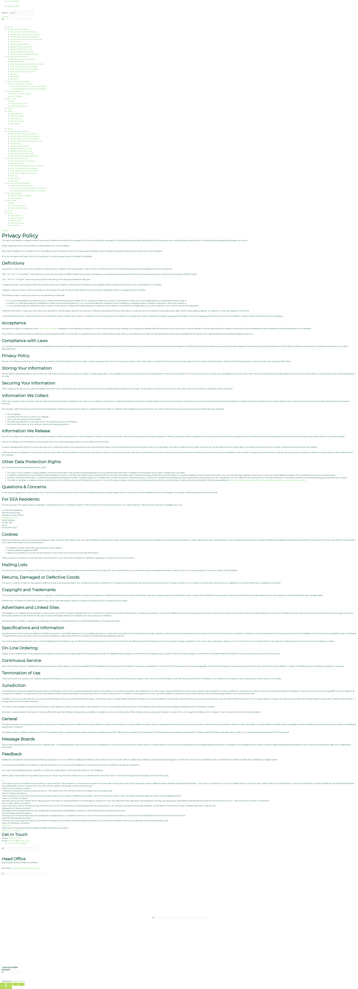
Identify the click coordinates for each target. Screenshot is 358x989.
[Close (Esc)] (22, 984)
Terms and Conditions (48, 328)
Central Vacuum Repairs (20, 94)
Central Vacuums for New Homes (24, 34)
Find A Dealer (16, 96)
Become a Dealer (17, 121)
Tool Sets (14, 79)
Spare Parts (15, 76)
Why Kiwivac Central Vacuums (23, 32)
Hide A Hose (15, 42)
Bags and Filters (17, 61)
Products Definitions (19, 106)
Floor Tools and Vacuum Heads (23, 66)
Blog (12, 101)
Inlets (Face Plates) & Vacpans (23, 71)
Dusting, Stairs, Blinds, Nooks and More (27, 64)
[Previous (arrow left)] (3, 987)
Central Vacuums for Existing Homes (26, 39)
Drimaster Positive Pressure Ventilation (29, 86)
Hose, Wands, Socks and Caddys (24, 69)
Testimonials (15, 119)
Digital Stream (18, 981)
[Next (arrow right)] (9, 987)
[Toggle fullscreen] (9, 984)
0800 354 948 (14, 838)
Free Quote (15, 123)
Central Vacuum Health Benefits (24, 54)
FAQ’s (9, 109)
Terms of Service (19, 868)
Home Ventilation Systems (21, 84)
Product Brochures (18, 104)
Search (5, 13)
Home (10, 27)
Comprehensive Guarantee (22, 52)
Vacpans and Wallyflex (20, 44)
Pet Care (13, 74)
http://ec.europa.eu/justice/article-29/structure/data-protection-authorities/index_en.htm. (267, 480)
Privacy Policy (34, 868)
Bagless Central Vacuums (21, 49)
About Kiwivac (16, 114)
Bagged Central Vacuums (21, 47)
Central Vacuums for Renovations (24, 37)
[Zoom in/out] (3, 984)
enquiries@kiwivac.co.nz (18, 841)
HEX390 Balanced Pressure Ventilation (29, 89)
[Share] (15, 984)
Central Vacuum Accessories (22, 59)
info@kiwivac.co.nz (10, 518)
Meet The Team (17, 116)
